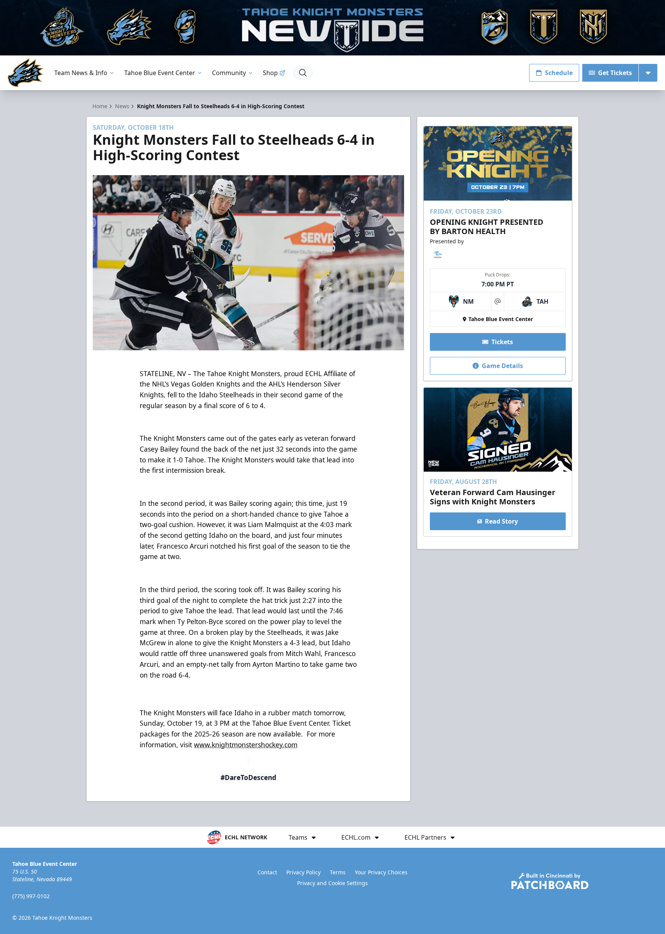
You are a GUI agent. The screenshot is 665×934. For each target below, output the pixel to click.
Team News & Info (80, 73)
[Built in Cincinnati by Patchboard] (549, 881)
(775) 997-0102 (31, 896)
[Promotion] (332, 27)
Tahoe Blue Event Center (159, 73)
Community (229, 73)
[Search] (302, 72)
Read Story (501, 521)
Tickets (502, 342)
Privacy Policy (303, 872)
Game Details (502, 366)
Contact (267, 872)
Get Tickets (615, 73)
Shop (270, 73)
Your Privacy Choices (381, 872)
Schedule (559, 73)
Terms (338, 872)
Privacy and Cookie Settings (332, 883)
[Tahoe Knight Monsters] (25, 72)
